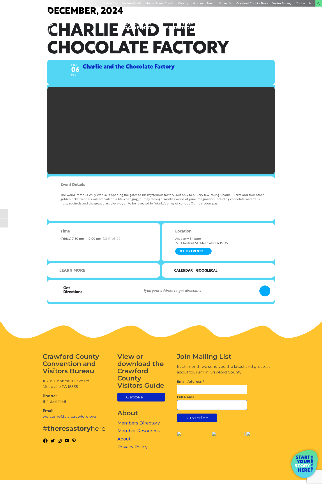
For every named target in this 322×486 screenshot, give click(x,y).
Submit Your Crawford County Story (243, 3)
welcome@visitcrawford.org (69, 416)
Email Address (190, 382)
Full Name (185, 397)
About (124, 439)
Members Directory (138, 423)
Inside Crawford (255, 25)
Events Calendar (216, 25)
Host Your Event (204, 3)
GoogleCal (207, 271)
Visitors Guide (132, 3)
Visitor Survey (281, 3)
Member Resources (138, 430)
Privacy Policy (132, 446)
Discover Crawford (135, 25)
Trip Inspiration (177, 25)
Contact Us (303, 3)
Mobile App (110, 3)
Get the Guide (134, 397)
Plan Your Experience (296, 25)
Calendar (183, 271)
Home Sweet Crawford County (167, 3)
